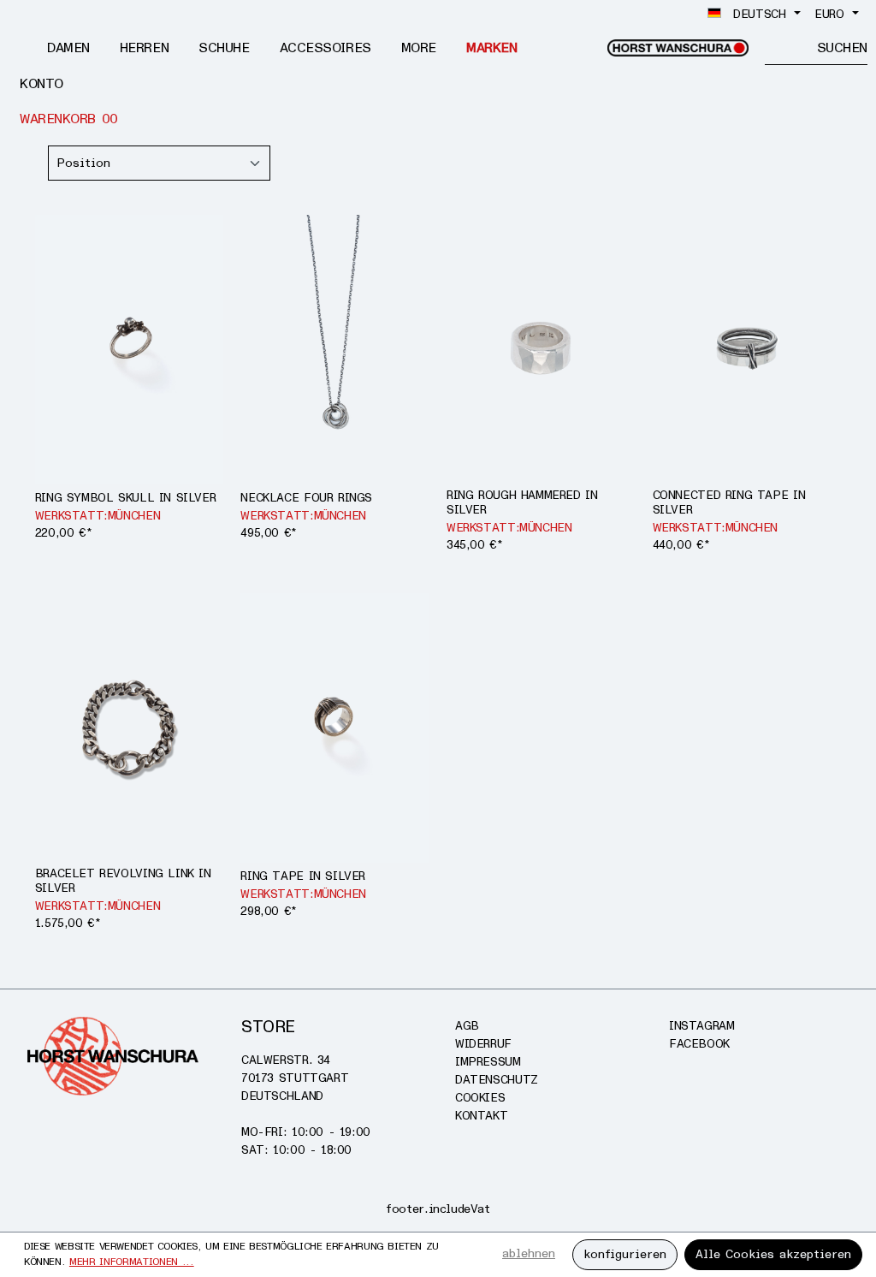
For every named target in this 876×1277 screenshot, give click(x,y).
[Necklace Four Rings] (334, 349)
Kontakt (481, 1116)
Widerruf (483, 1044)
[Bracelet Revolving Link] (129, 728)
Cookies (480, 1098)
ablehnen (528, 1253)
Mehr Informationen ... (131, 1262)
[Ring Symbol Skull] (129, 349)
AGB (467, 1026)
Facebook (699, 1044)
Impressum (488, 1062)
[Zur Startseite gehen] (678, 48)
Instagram (702, 1026)
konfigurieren (624, 1254)
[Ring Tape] (334, 728)
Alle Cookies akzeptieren (773, 1254)
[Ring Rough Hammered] (541, 349)
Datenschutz (496, 1080)
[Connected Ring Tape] (747, 349)
